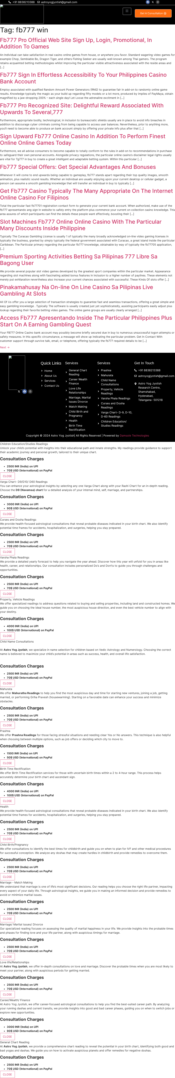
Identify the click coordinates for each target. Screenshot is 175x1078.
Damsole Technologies (134, 435)
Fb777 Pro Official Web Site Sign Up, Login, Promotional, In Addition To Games (76, 43)
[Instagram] (158, 2)
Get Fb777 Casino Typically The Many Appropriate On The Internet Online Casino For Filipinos (86, 194)
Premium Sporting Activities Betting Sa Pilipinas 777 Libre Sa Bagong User (78, 259)
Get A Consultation (151, 13)
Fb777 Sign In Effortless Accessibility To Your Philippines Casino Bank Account (83, 78)
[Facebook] (148, 2)
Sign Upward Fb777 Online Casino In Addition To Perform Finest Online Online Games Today (82, 139)
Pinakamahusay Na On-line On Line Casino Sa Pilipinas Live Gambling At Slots (76, 290)
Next (5, 347)
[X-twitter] (153, 2)
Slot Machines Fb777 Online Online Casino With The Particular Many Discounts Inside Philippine (80, 225)
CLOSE (7, 476)
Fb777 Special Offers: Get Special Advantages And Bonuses (78, 167)
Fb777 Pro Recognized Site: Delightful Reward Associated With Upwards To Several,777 (82, 108)
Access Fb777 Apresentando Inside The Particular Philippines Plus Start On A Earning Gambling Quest (86, 321)
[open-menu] (127, 11)
